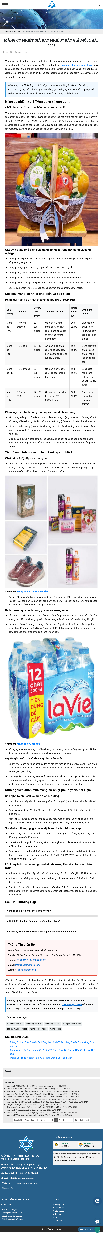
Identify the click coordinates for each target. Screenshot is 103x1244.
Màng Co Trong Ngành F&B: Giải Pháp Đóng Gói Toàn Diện (41, 1057)
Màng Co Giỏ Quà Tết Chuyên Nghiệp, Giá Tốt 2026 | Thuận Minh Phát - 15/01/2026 (42, 1112)
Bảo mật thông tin (10, 1209)
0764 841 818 (86, 1229)
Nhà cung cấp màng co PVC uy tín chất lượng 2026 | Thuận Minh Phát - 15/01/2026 (42, 1107)
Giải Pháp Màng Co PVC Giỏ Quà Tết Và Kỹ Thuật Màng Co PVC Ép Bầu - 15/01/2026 (42, 1099)
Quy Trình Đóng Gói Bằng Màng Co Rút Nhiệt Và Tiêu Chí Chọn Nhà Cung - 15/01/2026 (43, 1091)
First (27, 1120)
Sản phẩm (59, 1211)
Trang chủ (59, 1204)
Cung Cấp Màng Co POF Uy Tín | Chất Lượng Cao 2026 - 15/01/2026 (35, 1104)
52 (76, 1120)
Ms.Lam (63, 1143)
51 (71, 1120)
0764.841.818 (24, 960)
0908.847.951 (39, 960)
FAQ (56, 1217)
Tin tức (58, 1214)
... (45, 1120)
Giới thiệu (59, 1208)
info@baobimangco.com (27, 965)
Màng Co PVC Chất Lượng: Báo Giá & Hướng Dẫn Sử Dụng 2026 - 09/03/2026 (38, 1088)
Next (81, 1120)
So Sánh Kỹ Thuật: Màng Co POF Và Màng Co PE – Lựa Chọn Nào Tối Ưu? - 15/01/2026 (43, 1096)
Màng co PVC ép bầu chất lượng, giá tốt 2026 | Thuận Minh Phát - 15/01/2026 (39, 1115)
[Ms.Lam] (56, 1143)
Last (87, 1120)
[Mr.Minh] (80, 1143)
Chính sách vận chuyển (12, 1216)
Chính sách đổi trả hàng (12, 1219)
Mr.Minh (88, 1143)
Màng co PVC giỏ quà (28, 743)
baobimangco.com (27, 970)
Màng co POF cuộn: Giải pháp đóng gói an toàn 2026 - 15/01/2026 (34, 1110)
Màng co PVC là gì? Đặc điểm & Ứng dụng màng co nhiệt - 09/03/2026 (36, 1086)
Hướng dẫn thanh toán (12, 1212)
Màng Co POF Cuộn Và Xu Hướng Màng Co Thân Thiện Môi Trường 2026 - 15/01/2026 (43, 1094)
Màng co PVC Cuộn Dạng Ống (33, 591)
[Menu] (5, 4)
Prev (33, 1120)
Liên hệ (58, 1220)
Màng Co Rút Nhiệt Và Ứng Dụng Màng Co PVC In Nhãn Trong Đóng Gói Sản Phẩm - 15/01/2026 (47, 1102)
